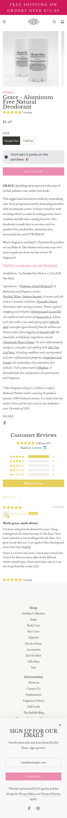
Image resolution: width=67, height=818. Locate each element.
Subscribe (33, 776)
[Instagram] (38, 808)
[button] (12, 112)
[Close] (60, 725)
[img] (12, 507)
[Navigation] (4, 22)
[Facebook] (29, 808)
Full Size (28, 141)
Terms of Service (51, 794)
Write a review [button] (33, 483)
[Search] (54, 22)
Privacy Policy (27, 794)
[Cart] (62, 22)
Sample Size (11, 141)
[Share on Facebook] (5, 423)
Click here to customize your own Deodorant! (30, 265)
